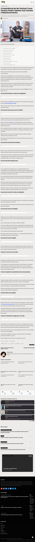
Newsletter (2, 530)
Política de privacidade (4, 533)
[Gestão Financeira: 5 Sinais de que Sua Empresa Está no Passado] (32, 449)
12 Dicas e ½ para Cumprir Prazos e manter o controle (7, 348)
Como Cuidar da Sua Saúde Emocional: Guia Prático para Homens (26, 372)
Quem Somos (3, 525)
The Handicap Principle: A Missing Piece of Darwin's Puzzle (13, 405)
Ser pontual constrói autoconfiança (7, 51)
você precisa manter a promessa (10, 103)
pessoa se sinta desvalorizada (8, 304)
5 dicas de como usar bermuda (27, 468)
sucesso (22, 343)
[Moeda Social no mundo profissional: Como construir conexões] (9, 378)
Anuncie (2, 528)
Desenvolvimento (3, 513)
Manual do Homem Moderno (24, 455)
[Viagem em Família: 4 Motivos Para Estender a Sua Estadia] (32, 437)
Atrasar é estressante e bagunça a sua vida (9, 64)
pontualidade (12, 343)
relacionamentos (17, 343)
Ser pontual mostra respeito (6, 58)
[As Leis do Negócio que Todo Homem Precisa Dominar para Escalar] (26, 378)
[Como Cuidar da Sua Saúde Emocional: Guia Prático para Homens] (26, 365)
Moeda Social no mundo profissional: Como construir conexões (8, 385)
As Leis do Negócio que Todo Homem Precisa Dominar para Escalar (25, 385)
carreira (6, 343)
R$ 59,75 (6, 417)
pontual (11, 122)
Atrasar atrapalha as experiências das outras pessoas (10, 61)
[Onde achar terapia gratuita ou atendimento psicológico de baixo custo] (9, 365)
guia (8, 343)
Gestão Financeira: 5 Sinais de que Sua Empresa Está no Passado (13, 449)
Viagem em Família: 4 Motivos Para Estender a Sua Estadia (12, 437)
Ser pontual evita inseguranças (7, 53)
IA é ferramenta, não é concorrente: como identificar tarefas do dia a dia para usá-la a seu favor (14, 432)
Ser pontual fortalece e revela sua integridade (9, 48)
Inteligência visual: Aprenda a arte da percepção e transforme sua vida (15, 410)
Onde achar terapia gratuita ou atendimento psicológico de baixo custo (9, 372)
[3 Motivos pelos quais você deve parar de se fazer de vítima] (32, 443)
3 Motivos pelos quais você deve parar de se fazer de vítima (12, 443)
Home (1, 523)
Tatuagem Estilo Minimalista (28, 348)
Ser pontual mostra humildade (7, 56)
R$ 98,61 (6, 411)
